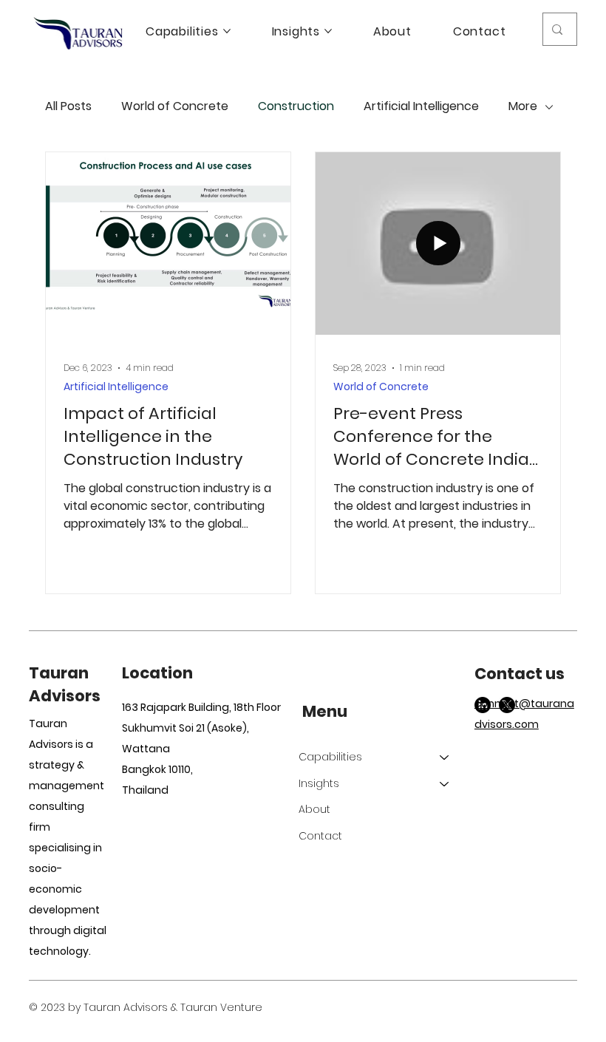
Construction (296, 106)
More (522, 106)
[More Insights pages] (328, 31)
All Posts (68, 106)
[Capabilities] (444, 757)
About (314, 809)
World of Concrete (174, 106)
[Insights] (444, 784)
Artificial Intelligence (421, 106)
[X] (507, 705)
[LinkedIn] (482, 705)
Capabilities (330, 756)
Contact (320, 835)
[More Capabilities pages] (227, 31)
